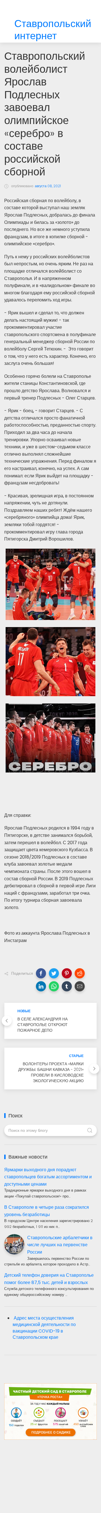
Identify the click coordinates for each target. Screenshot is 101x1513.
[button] (41, 973)
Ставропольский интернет (52, 30)
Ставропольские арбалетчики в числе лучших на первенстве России (60, 1244)
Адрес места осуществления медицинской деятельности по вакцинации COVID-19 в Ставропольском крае (44, 1328)
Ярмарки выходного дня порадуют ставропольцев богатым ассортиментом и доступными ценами (48, 1176)
